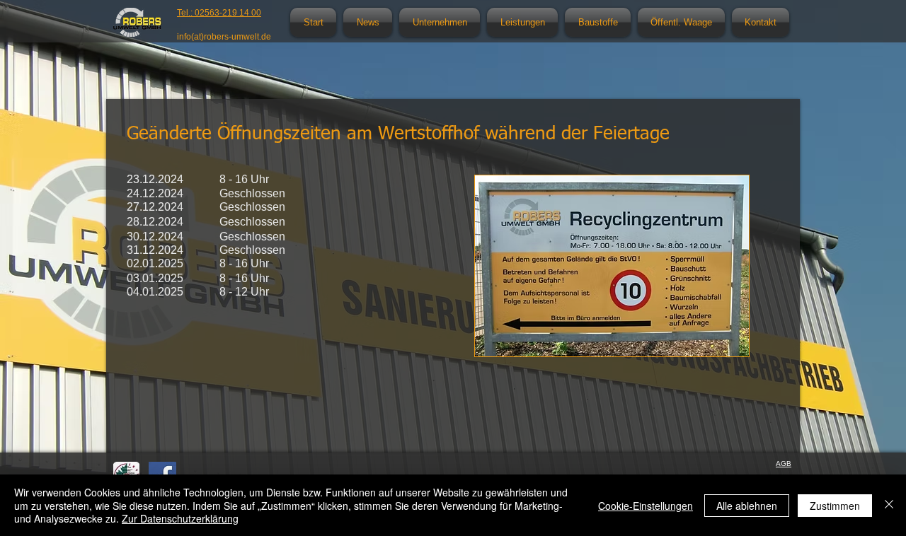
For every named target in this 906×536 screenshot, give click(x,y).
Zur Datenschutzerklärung (180, 518)
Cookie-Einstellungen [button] (645, 506)
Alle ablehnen (746, 506)
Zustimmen (835, 506)
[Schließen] (889, 505)
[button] (439, 22)
